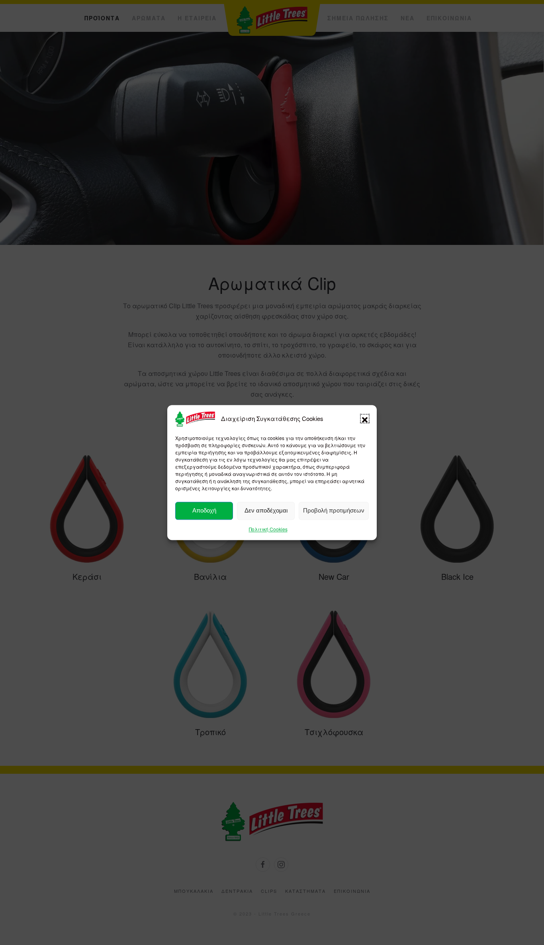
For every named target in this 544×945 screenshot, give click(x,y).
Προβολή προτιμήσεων (333, 510)
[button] (365, 419)
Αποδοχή (204, 510)
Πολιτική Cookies (268, 529)
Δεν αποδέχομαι (266, 510)
